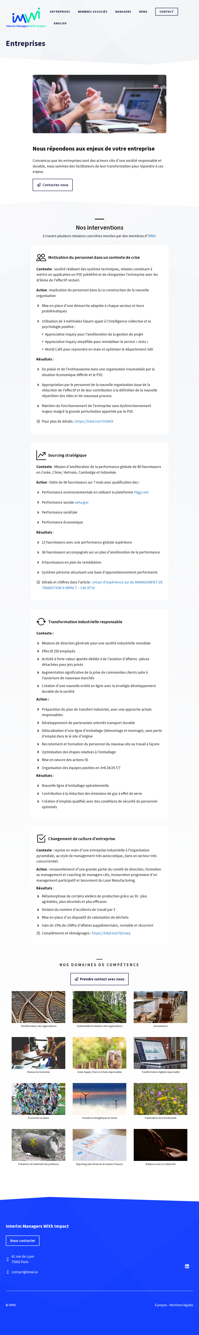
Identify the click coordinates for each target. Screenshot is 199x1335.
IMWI (151, 236)
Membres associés (92, 11)
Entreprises (60, 11)
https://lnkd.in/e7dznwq (111, 933)
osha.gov (82, 502)
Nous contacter (22, 1240)
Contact (167, 11)
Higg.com (141, 492)
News (143, 11)
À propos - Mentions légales (174, 1305)
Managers (123, 11)
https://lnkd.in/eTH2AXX (94, 421)
